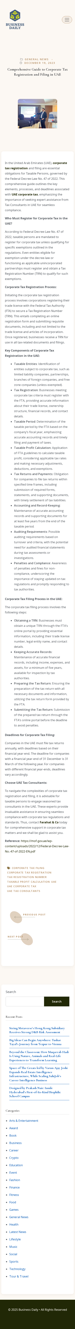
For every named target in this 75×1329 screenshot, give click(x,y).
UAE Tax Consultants (23, 891)
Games (14, 1210)
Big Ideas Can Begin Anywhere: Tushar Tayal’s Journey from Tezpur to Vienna (35, 1042)
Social (13, 1254)
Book (13, 1135)
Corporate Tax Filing (28, 868)
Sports (13, 1262)
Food (12, 1202)
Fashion (14, 1180)
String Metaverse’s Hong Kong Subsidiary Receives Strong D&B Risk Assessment (37, 1030)
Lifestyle (15, 1239)
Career (14, 1150)
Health (13, 1224)
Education (16, 1165)
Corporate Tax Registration (29, 872)
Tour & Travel (18, 1276)
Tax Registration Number (27, 877)
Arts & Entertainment (23, 1121)
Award (13, 1128)
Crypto (14, 1158)
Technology (17, 1269)
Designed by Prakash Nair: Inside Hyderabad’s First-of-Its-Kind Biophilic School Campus (35, 1092)
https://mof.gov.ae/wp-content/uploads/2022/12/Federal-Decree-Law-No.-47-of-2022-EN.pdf (37, 846)
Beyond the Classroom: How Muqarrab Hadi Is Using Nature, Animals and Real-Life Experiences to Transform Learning (39, 1056)
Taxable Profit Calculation (28, 881)
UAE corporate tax (21, 886)
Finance (14, 1187)
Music (13, 1247)
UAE (53, 881)
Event (13, 1173)
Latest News (17, 1232)
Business (15, 1143)
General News (37, 59)
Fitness (14, 1195)
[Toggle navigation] (67, 19)
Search (11, 992)
